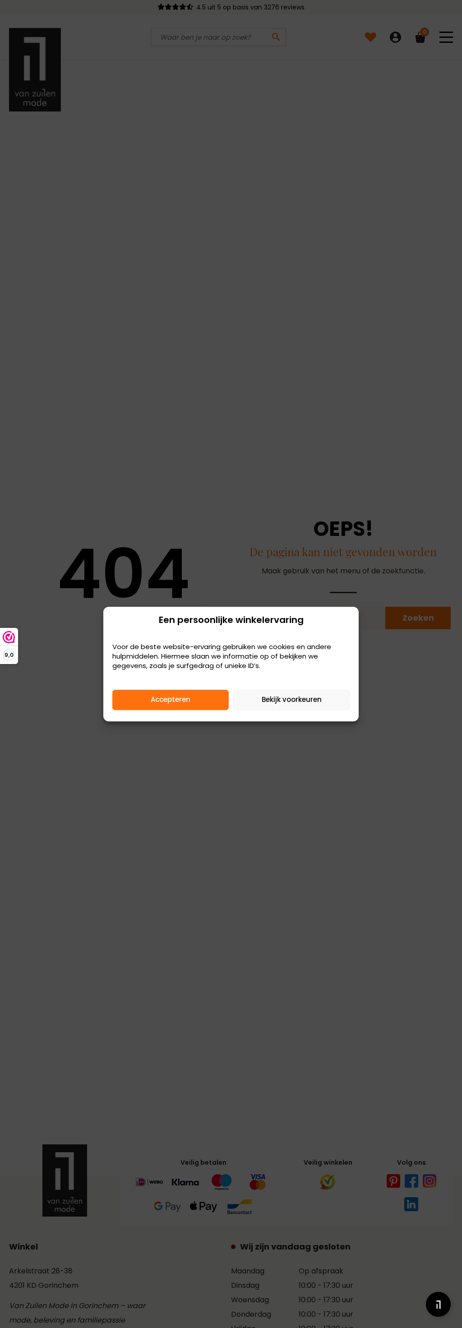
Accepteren (170, 699)
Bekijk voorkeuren (292, 699)
